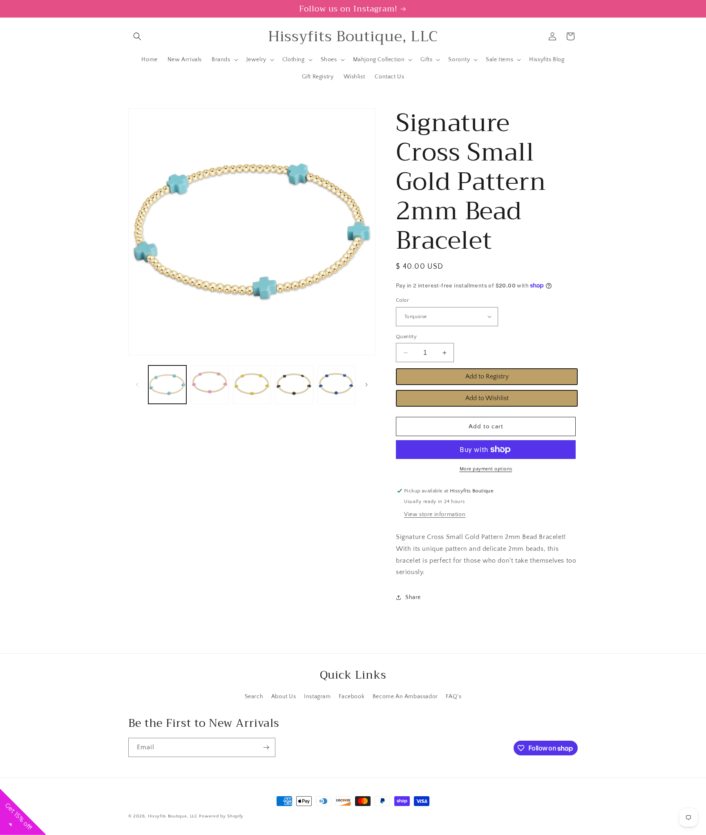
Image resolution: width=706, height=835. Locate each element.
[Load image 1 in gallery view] (167, 384)
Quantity (406, 336)
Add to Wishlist (487, 398)
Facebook (351, 696)
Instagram (317, 696)
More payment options (486, 469)
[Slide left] (137, 385)
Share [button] (413, 597)
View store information (434, 514)
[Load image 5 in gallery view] (336, 384)
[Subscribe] (266, 747)
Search (254, 696)
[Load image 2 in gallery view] (209, 384)
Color (402, 300)
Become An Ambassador (405, 696)
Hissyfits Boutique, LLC (173, 816)
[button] (137, 36)
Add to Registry (487, 376)
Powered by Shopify (221, 816)
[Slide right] (366, 385)
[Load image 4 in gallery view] (294, 384)
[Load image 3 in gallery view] (252, 384)
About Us (283, 696)
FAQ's (453, 696)
